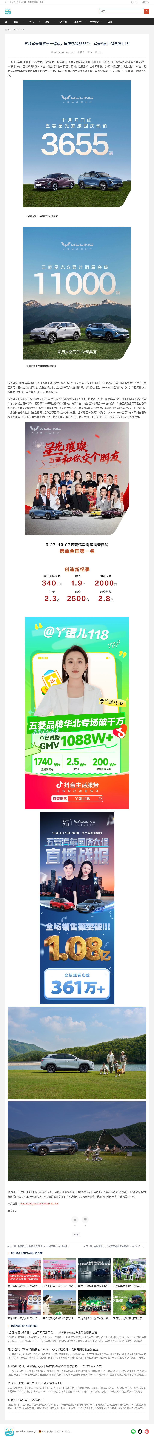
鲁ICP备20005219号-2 (26, 1431)
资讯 (31, 21)
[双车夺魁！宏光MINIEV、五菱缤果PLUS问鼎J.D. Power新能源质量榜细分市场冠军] (24, 1302)
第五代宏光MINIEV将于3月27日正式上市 (64, 1318)
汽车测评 (63, 21)
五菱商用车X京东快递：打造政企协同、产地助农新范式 (72, 1286)
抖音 (140, 1431)
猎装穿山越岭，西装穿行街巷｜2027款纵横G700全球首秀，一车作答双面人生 (55, 1366)
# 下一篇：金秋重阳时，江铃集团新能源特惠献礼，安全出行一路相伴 (116, 1246)
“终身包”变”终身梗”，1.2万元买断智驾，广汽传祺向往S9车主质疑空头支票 (52, 1332)
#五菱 (76, 1235)
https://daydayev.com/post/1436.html (39, 1203)
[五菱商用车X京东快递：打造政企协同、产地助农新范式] (59, 1270)
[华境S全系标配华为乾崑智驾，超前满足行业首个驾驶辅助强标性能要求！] (94, 1270)
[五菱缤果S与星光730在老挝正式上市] (94, 1302)
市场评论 (94, 21)
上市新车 (78, 21)
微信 (133, 1431)
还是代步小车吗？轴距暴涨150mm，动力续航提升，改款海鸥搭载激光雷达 (53, 1349)
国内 (22, 30)
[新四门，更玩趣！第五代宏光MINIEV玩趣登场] (129, 1302)
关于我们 (134, 2)
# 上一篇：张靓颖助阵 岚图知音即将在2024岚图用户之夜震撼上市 (39, 1246)
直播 (110, 21)
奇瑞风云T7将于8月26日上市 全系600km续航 (35, 1383)
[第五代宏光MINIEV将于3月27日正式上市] (59, 1302)
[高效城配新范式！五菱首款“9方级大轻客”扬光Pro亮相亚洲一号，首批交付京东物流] (24, 1270)
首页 (16, 21)
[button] (75, 1221)
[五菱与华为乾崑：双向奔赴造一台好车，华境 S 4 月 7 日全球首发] (129, 1270)
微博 (147, 1431)
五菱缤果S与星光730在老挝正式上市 (97, 1318)
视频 (47, 21)
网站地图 (145, 2)
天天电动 (18, 11)
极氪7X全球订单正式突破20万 (26, 1400)
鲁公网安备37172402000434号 (56, 1431)
